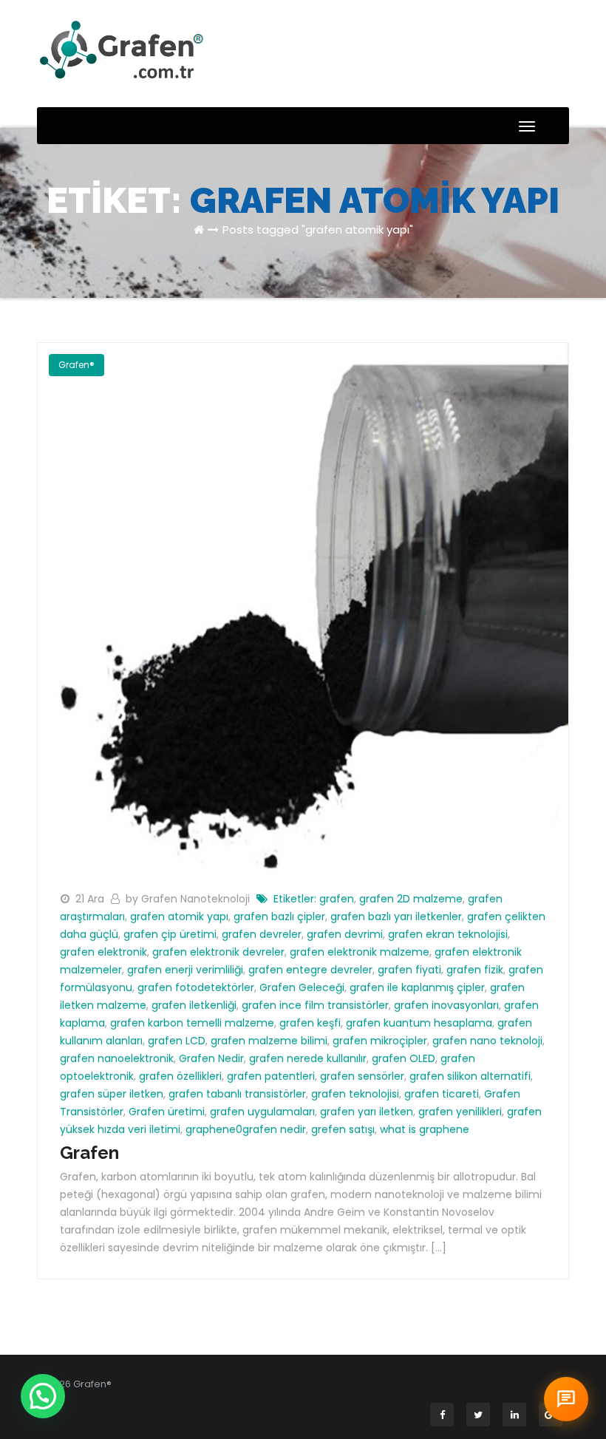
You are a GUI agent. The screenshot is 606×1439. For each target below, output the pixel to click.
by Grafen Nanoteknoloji (189, 898)
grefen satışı (343, 1129)
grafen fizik (474, 969)
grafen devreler (262, 934)
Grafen (89, 1152)
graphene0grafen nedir (245, 1129)
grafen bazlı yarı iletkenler (396, 916)
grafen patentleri (271, 1076)
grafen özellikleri (180, 1076)
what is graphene (424, 1129)
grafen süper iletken (111, 1093)
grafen (336, 898)
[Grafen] (303, 606)
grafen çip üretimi (170, 934)
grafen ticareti (441, 1093)
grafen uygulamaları (262, 1111)
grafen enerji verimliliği (185, 969)
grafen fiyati (409, 969)
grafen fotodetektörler (195, 987)
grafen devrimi (345, 934)
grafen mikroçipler (380, 1040)
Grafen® (76, 364)
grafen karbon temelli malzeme (192, 1023)
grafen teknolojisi (355, 1093)
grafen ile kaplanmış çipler (417, 987)
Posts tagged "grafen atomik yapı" (317, 229)
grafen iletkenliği (194, 1005)
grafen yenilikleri (460, 1111)
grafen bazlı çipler (279, 916)
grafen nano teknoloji (487, 1040)
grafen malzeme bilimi (269, 1040)
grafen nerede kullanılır (308, 1058)
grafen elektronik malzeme (359, 952)
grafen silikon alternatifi (470, 1076)
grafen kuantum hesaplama (419, 1023)
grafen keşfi (310, 1023)
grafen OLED (403, 1058)
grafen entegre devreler (310, 969)
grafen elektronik (103, 952)
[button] (43, 1396)
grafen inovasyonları (446, 1005)
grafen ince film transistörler (315, 1005)
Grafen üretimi (167, 1111)
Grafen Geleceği (301, 987)
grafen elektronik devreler (218, 952)
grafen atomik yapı (179, 916)
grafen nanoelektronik (117, 1058)
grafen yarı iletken (366, 1111)
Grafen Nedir (211, 1058)
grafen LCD (176, 1040)
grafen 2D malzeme (411, 898)
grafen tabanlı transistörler (237, 1093)
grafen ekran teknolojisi (448, 934)
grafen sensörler (362, 1076)
